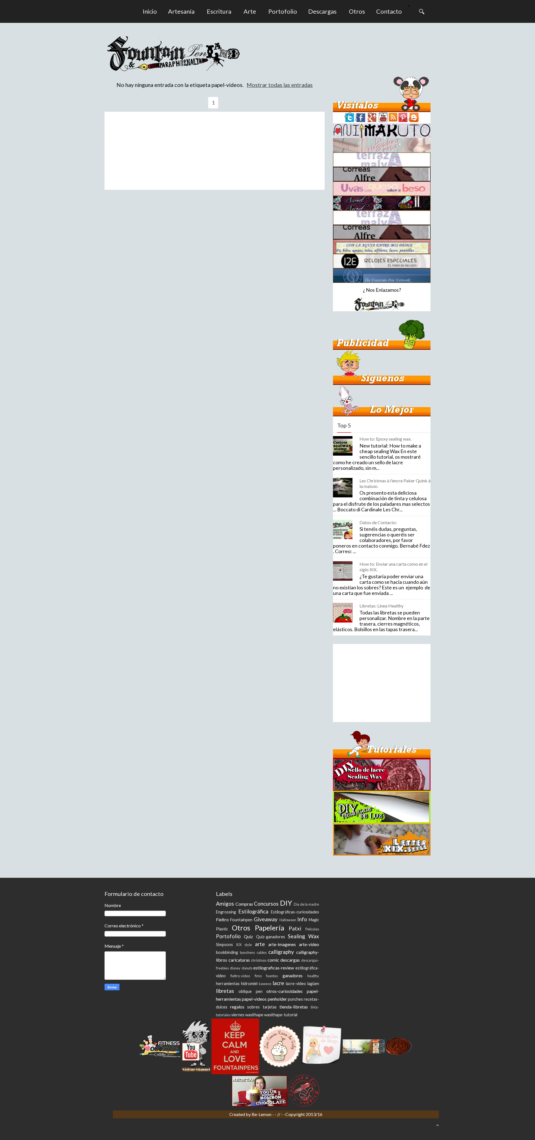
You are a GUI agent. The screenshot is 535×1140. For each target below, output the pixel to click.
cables (262, 952)
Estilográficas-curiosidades (295, 912)
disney (235, 968)
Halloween (287, 920)
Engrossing (226, 912)
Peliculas (312, 929)
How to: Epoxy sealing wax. (385, 438)
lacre (278, 983)
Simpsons (224, 944)
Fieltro (222, 919)
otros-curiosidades (284, 991)
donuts (247, 968)
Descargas (322, 11)
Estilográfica (253, 911)
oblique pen (250, 991)
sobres (253, 1007)
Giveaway (266, 919)
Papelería (269, 927)
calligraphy (281, 952)
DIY (286, 903)
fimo (258, 976)
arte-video (309, 944)
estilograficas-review (273, 967)
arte (260, 944)
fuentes (272, 976)
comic (273, 959)
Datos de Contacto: (378, 522)
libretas (225, 991)
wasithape (254, 1014)
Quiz (248, 936)
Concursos (266, 903)
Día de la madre (306, 904)
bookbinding (227, 952)
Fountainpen (241, 919)
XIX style (244, 944)
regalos (237, 1006)
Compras (244, 903)
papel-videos (254, 999)
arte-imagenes (282, 944)
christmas (258, 960)
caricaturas (239, 959)
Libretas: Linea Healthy (381, 605)
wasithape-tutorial (280, 1014)
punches (295, 999)
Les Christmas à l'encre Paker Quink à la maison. (395, 483)
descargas (290, 959)
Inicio (150, 11)
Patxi (295, 928)
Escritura (219, 11)
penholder (277, 999)
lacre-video (296, 983)
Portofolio (282, 11)
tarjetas (270, 1007)
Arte (250, 11)
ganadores (293, 975)
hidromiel (249, 983)
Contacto (389, 11)
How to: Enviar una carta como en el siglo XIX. (393, 566)
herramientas (228, 983)
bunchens (247, 952)
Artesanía (181, 11)
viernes (237, 1014)
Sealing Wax (303, 936)
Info (302, 919)
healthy (313, 976)
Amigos (225, 903)
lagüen (313, 983)
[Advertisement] (214, 151)
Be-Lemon (262, 1114)
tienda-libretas (293, 1006)
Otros (357, 11)
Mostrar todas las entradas (280, 84)
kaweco (265, 983)
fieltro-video (240, 976)
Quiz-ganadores (270, 936)
